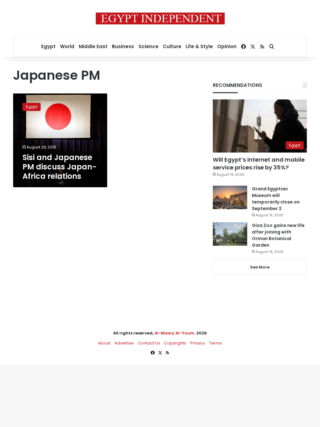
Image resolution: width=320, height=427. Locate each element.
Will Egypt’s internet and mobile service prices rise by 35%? (259, 163)
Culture (172, 46)
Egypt (48, 46)
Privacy (197, 343)
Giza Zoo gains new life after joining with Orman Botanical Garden (278, 235)
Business (123, 46)
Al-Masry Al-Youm (174, 333)
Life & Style (199, 46)
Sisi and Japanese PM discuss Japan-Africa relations (59, 166)
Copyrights (175, 343)
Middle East (93, 46)
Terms (215, 343)
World (67, 46)
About (104, 343)
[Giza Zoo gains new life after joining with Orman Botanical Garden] (230, 234)
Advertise (124, 343)
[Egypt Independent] (160, 18)
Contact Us (149, 343)
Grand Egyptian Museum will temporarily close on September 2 (276, 199)
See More (260, 267)
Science (148, 46)
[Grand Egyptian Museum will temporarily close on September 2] (230, 197)
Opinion (227, 46)
